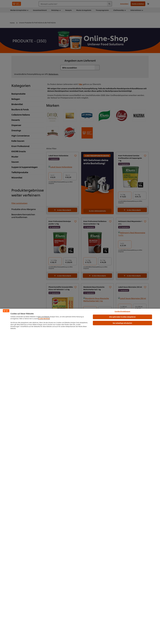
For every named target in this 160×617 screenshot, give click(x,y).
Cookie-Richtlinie (43, 318)
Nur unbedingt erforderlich (122, 323)
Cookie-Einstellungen (122, 311)
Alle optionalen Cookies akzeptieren (122, 317)
